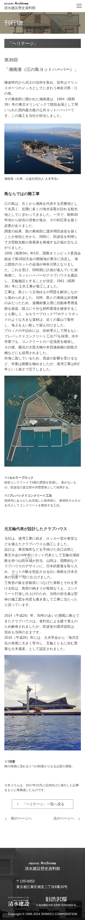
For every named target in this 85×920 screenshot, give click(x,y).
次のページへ (63, 818)
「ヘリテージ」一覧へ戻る (43, 804)
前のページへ (21, 818)
